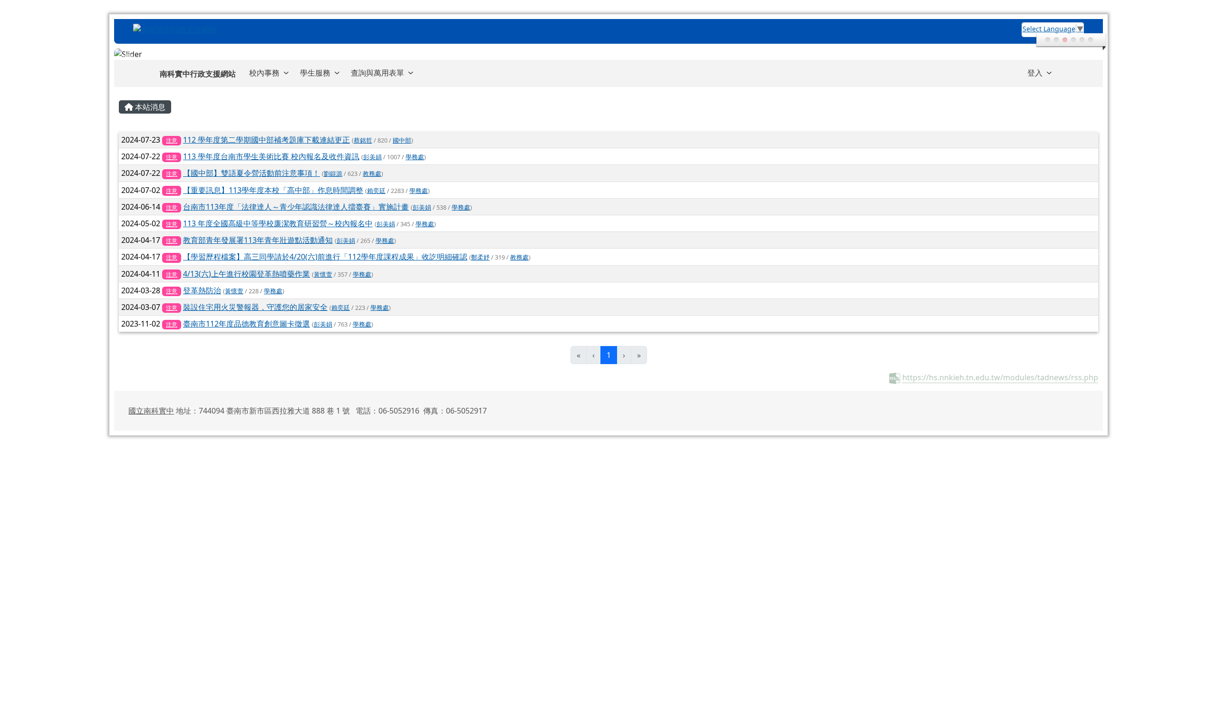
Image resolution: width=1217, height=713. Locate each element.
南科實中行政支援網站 (198, 73)
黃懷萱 (323, 274)
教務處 (372, 173)
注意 (171, 140)
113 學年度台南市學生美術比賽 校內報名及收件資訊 (271, 156)
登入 (1035, 72)
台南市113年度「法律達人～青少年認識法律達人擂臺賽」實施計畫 (296, 207)
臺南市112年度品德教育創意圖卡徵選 (246, 323)
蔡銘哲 (363, 140)
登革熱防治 (202, 290)
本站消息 (149, 107)
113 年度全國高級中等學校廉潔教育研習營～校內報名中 (278, 223)
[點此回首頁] (608, 54)
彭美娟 (372, 157)
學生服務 (315, 72)
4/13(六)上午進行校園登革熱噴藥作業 (246, 274)
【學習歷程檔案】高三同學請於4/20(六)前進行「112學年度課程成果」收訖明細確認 (325, 256)
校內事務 (264, 72)
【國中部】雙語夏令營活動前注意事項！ (251, 173)
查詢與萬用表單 (377, 72)
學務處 (415, 157)
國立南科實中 (151, 410)
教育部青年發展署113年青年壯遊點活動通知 (258, 240)
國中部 (402, 140)
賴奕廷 (376, 190)
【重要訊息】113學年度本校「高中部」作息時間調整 (273, 190)
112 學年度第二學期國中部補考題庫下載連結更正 (266, 140)
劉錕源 (333, 173)
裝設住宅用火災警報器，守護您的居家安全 (255, 307)
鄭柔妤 (480, 257)
